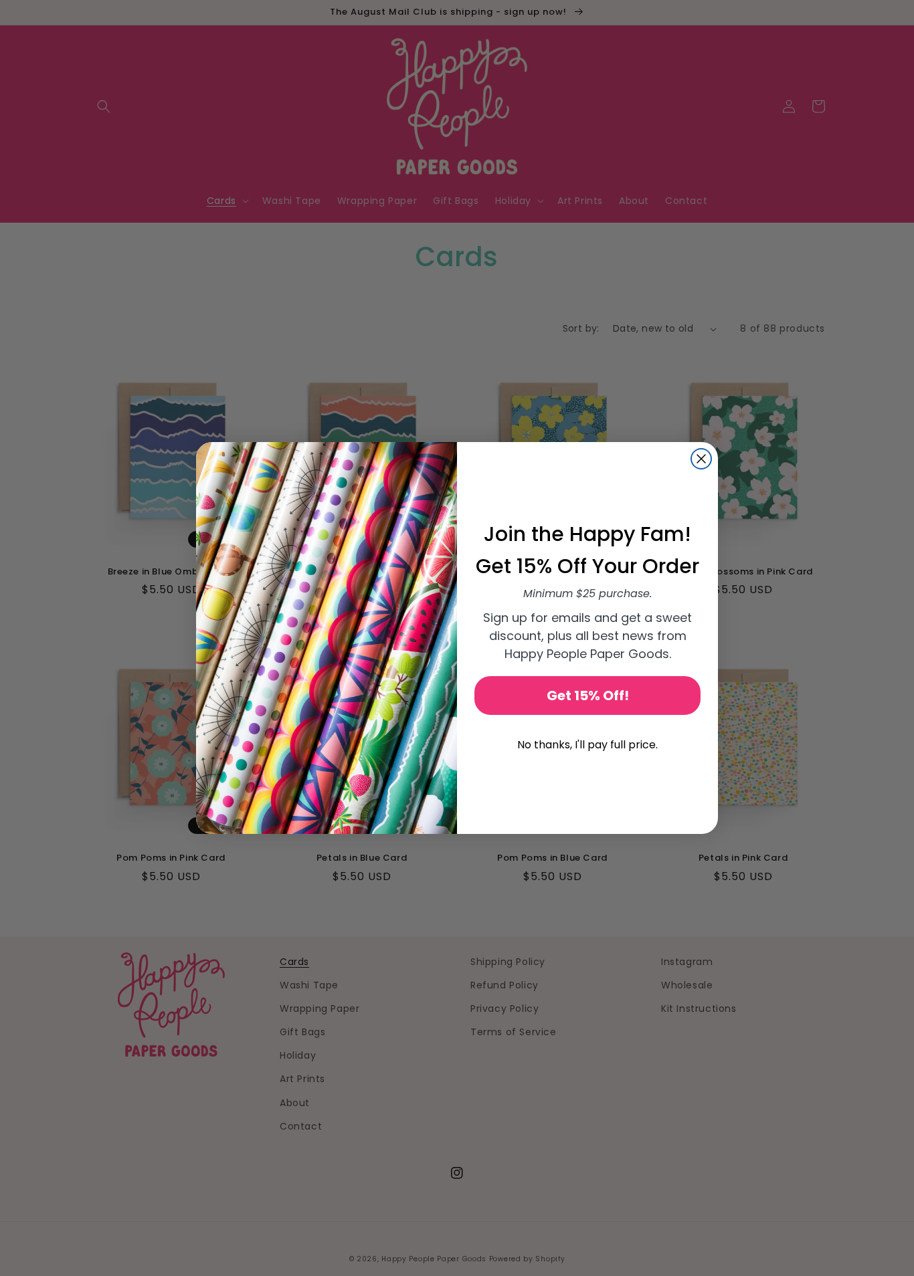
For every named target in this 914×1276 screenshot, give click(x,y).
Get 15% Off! (588, 695)
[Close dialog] (701, 459)
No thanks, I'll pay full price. (587, 744)
